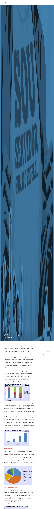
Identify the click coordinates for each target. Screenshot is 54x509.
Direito (5, 334)
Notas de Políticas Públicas (42, 351)
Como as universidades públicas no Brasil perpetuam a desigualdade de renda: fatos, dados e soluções (44, 353)
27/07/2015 (48, 356)
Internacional (41, 356)
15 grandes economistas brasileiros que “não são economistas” (44, 348)
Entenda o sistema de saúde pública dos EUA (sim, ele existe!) (44, 358)
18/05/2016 (48, 351)
